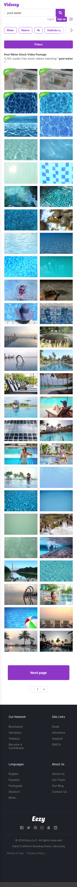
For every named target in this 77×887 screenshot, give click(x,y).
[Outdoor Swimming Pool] (21, 360)
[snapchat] (49, 828)
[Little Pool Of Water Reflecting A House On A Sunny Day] (56, 79)
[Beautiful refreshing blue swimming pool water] (21, 243)
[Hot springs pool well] (56, 337)
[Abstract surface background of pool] (56, 571)
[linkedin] (55, 828)
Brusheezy (16, 726)
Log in (50, 19)
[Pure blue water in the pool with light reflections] (21, 500)
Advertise (58, 732)
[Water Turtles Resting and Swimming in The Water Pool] (56, 290)
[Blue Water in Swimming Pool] (21, 220)
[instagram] (42, 828)
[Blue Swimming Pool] (56, 430)
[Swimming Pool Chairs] (21, 383)
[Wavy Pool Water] (56, 173)
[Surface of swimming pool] (56, 313)
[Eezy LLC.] (38, 819)
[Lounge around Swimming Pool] (56, 383)
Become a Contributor (16, 746)
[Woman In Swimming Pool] (21, 313)
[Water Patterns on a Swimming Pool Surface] (56, 243)
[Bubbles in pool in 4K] (56, 547)
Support (57, 738)
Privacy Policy (36, 853)
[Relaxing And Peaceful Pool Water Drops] (21, 290)
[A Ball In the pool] (21, 617)
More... (13, 797)
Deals (56, 726)
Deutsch (14, 791)
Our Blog (58, 785)
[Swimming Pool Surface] (56, 477)
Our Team (58, 779)
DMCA (56, 744)
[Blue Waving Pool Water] (21, 196)
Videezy (14, 738)
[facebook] (21, 828)
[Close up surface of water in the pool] (21, 547)
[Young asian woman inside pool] (56, 594)
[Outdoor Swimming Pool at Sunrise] (56, 641)
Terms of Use (15, 853)
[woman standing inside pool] (21, 407)
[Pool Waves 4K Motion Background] (21, 126)
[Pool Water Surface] (56, 126)
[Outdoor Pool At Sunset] (21, 337)
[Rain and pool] (56, 500)
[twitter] (28, 828)
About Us (58, 774)
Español (14, 779)
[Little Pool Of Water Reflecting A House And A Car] (21, 79)
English (13, 774)
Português (16, 785)
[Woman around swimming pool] (56, 454)
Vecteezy (15, 732)
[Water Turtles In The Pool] (56, 220)
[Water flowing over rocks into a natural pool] (56, 524)
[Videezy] (11, 5)
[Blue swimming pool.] (21, 430)
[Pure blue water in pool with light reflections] (21, 524)
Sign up (61, 19)
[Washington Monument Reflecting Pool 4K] (21, 571)
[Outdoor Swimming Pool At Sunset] (21, 594)
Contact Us (59, 791)
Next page (38, 673)
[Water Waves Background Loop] (21, 103)
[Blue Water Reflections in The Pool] (56, 266)
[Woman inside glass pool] (21, 454)
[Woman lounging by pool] (56, 407)
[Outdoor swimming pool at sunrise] (56, 617)
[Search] (60, 13)
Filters (38, 44)
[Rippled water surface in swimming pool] (21, 266)
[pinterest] (35, 828)
